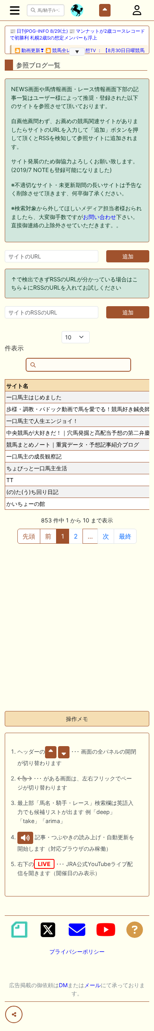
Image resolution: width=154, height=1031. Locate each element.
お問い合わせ (99, 216)
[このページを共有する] (14, 1014)
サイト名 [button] (17, 385)
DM (63, 985)
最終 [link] (125, 536)
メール (92, 985)
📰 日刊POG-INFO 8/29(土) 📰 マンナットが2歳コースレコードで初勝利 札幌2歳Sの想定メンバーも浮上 (77, 34)
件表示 (14, 348)
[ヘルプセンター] (134, 929)
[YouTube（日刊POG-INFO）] (105, 929)
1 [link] (62, 536)
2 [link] (76, 536)
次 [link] (106, 536)
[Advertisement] (77, 628)
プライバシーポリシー (77, 951)
